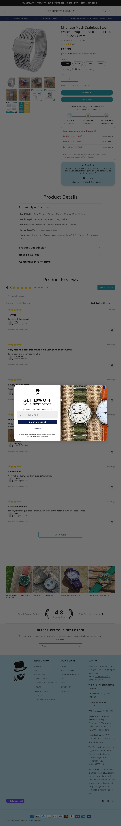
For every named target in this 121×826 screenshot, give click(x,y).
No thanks (37, 428)
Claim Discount (37, 422)
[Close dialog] (104, 387)
